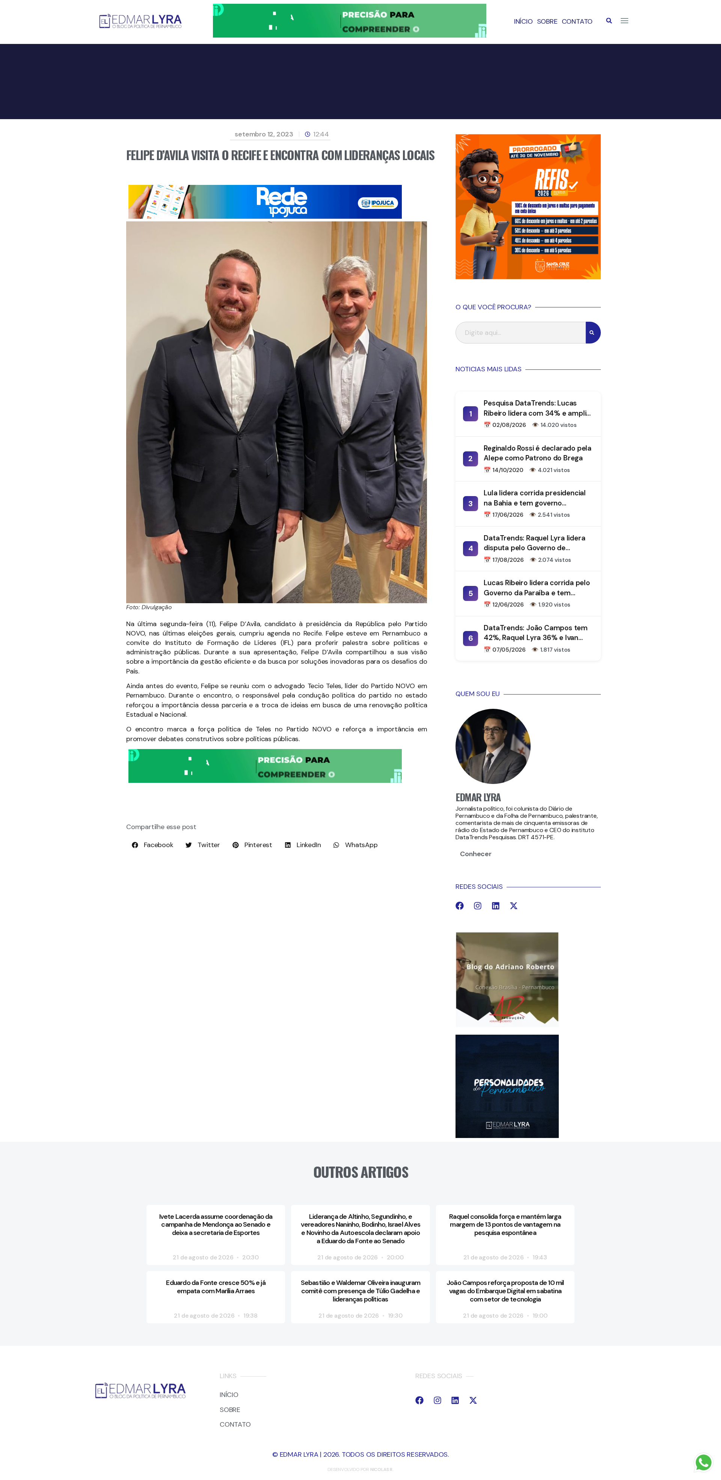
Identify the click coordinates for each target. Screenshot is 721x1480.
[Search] (593, 333)
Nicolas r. (382, 1469)
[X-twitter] (514, 906)
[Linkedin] (496, 906)
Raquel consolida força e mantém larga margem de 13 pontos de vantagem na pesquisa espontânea (505, 1224)
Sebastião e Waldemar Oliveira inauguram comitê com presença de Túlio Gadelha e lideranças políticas (361, 1290)
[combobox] (521, 333)
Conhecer (475, 853)
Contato (577, 21)
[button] (609, 20)
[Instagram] (478, 906)
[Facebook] (460, 906)
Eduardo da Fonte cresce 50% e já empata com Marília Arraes (215, 1286)
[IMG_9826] (349, 35)
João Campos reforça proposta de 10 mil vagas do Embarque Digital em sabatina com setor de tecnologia (505, 1290)
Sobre (547, 21)
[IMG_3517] (528, 276)
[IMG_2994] (265, 216)
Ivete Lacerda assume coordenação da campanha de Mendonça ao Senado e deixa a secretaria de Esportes (216, 1224)
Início (523, 21)
